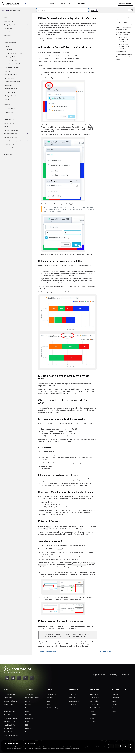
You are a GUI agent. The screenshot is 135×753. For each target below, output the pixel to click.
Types (7, 46)
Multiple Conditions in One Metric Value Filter (124, 29)
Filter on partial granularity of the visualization (123, 39)
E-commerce (29, 708)
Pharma (27, 721)
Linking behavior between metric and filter (125, 24)
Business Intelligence (10, 701)
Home (5, 18)
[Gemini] (19, 678)
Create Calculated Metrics (12, 81)
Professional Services (32, 698)
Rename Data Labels (11, 89)
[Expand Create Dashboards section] (28, 119)
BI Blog (92, 721)
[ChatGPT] (7, 678)
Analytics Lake (8, 704)
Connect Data (8, 28)
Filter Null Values (121, 51)
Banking (27, 732)
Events (92, 718)
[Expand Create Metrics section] (28, 39)
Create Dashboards (10, 119)
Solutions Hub (29, 694)
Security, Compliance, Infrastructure (14, 141)
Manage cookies (100, 746)
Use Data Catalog (10, 78)
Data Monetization (10, 725)
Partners (114, 701)
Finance (27, 711)
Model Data (7, 35)
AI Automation (8, 728)
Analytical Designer (12, 109)
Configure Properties (11, 96)
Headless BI (7, 715)
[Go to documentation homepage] (10, 3)
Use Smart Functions (11, 74)
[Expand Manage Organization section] (28, 25)
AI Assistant (8, 708)
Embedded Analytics (10, 718)
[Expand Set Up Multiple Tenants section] (28, 137)
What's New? (8, 154)
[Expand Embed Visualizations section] (28, 134)
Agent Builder (8, 698)
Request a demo (125, 3)
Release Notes (73, 708)
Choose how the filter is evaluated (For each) (123, 33)
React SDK (72, 698)
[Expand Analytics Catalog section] (28, 123)
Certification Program (54, 708)
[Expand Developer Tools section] (28, 144)
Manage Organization (10, 25)
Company (115, 694)
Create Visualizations (10, 42)
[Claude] (13, 678)
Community (65, 4)
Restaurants (29, 728)
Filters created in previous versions (124, 58)
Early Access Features (10, 148)
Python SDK (72, 694)
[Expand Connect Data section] (28, 28)
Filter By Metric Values (13, 57)
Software (28, 701)
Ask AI (93, 10)
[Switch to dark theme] (130, 10)
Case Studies (94, 701)
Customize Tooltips (11, 92)
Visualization (10, 112)
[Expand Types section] (28, 46)
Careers (114, 704)
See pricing (113, 675)
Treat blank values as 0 (125, 54)
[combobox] (62, 10)
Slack (48, 701)
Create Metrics (8, 39)
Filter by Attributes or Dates (14, 53)
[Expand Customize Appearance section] (28, 130)
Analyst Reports (95, 708)
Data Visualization (9, 721)
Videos (92, 711)
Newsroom (115, 708)
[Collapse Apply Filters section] (28, 50)
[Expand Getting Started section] (28, 21)
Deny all (113, 746)
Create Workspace (9, 32)
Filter (7, 116)
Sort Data (7, 71)
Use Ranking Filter (11, 60)
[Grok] (25, 678)
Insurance (28, 715)
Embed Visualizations (10, 134)
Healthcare (29, 704)
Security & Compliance (11, 735)
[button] (94, 47)
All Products (5, 10)
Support (91, 4)
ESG (26, 725)
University (54, 4)
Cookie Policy (46, 748)
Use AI (6, 126)
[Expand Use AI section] (28, 127)
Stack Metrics (9, 85)
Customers (115, 698)
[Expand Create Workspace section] (28, 32)
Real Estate (29, 718)
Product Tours (94, 698)
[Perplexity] (32, 678)
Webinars (93, 715)
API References (73, 704)
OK (126, 746)
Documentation (79, 4)
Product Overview (9, 694)
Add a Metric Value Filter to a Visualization (124, 19)
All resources (94, 694)
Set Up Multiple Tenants (11, 137)
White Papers (94, 704)
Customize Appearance (11, 130)
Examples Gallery (74, 701)
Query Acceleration (10, 732)
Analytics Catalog (9, 123)
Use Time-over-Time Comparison (16, 64)
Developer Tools (9, 144)
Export (7, 99)
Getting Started (8, 21)
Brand (114, 711)
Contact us (125, 675)
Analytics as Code (9, 711)
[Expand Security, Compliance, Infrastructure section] (28, 141)
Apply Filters (8, 50)
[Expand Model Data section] (28, 35)
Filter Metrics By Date (12, 67)
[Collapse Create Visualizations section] (28, 43)
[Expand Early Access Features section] (28, 148)
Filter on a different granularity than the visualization (123, 46)
